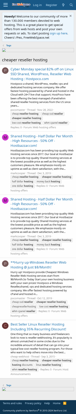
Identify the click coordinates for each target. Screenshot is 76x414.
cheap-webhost (20, 356)
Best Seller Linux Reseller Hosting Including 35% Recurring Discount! (38, 326)
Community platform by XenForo (35, 410)
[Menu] (5, 5)
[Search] (71, 5)
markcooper (18, 173)
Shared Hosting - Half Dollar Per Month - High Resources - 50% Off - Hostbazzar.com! (42, 141)
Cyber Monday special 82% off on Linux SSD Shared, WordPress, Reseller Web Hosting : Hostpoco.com (42, 74)
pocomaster (18, 110)
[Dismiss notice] (70, 16)
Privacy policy (33, 403)
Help (47, 403)
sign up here (58, 33)
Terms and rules (12, 403)
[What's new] (63, 5)
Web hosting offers (44, 127)
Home (56, 403)
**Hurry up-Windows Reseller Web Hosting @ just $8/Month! (38, 264)
